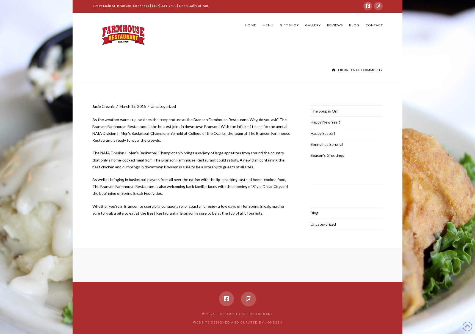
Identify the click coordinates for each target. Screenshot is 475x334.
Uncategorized (163, 106)
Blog (314, 212)
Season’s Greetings (327, 155)
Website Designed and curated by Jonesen (237, 322)
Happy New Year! (325, 122)
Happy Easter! (323, 133)
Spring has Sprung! (327, 144)
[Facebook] (367, 6)
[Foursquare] (378, 6)
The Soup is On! (325, 111)
